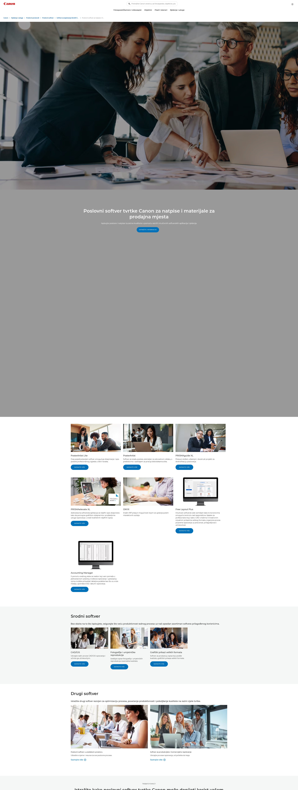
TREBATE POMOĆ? (149, 784)
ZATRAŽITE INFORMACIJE (148, 230)
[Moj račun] (292, 4)
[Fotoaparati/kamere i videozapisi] (142, 10)
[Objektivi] (153, 10)
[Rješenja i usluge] (185, 10)
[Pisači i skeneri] (168, 10)
